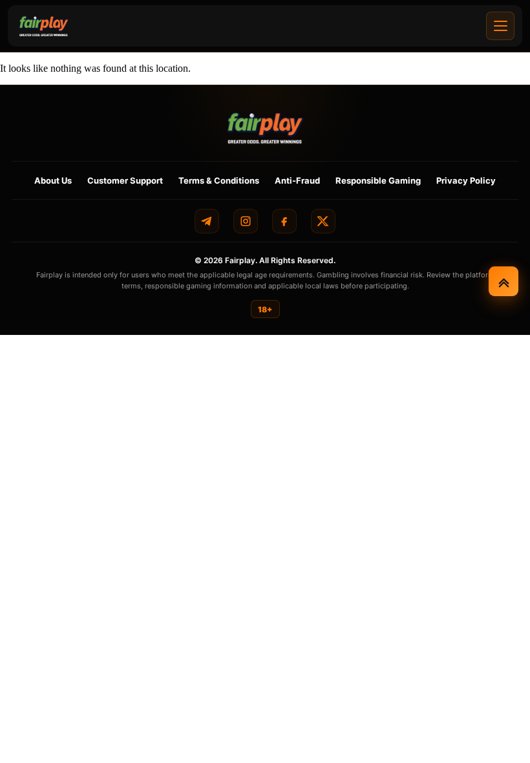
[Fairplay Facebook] (284, 221)
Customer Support (125, 180)
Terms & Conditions (218, 180)
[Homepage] (44, 25)
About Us (53, 180)
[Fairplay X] (323, 221)
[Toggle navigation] (500, 26)
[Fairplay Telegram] (207, 221)
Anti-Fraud (297, 180)
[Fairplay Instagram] (245, 221)
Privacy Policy (466, 180)
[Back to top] (503, 281)
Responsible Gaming (378, 180)
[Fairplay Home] (265, 127)
